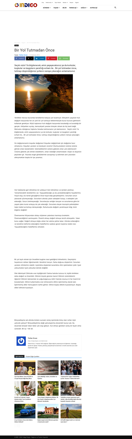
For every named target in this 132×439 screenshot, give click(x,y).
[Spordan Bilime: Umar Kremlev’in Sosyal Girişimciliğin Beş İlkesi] (24, 367)
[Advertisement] (66, 26)
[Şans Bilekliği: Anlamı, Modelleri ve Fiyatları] (48, 367)
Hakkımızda (49, 2)
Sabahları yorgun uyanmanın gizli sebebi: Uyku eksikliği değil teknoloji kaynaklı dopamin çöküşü (71, 399)
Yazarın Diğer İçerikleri (32, 356)
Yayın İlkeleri (58, 2)
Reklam (64, 2)
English (77, 2)
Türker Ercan (23, 55)
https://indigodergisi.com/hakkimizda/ (37, 341)
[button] (115, 8)
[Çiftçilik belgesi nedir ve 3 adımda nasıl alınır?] (71, 411)
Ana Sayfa (17, 42)
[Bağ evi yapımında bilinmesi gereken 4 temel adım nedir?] (48, 411)
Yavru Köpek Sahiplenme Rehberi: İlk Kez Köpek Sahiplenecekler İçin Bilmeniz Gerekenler (47, 399)
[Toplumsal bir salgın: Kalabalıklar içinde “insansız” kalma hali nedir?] (71, 367)
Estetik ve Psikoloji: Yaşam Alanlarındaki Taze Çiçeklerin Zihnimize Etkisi (22, 399)
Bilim (64, 8)
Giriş (43, 2)
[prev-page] (15, 426)
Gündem (46, 8)
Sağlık (83, 8)
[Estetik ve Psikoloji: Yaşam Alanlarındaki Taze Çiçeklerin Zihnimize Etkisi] (24, 388)
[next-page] (18, 426)
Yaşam (55, 8)
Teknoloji (73, 8)
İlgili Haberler (19, 356)
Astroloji (93, 8)
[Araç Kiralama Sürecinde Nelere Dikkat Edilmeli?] (24, 411)
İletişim (71, 2)
